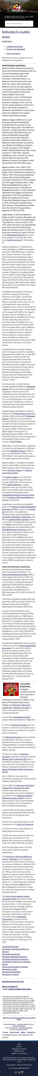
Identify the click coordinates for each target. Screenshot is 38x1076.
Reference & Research (19, 1026)
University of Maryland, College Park (16, 517)
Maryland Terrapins (21, 708)
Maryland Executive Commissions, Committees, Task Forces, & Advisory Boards (16, 962)
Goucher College (14, 470)
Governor (5, 1032)
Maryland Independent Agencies (14, 957)
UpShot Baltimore (14, 485)
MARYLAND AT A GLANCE (16, 31)
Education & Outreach (25, 1027)
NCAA (8, 524)
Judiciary (23, 1032)
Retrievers (14, 859)
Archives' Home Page (10, 1024)
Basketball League (18, 451)
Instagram (22, 1072)
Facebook (16, 1072)
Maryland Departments (11, 954)
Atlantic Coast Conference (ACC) (14, 759)
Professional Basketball (15, 49)
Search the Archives (11, 1027)
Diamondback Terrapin (22, 717)
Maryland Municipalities (11, 972)
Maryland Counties (9, 970)
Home (19, 1044)
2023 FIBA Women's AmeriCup (14, 529)
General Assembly (14, 1032)
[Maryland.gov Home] (19, 9)
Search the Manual (9, 986)
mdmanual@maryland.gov (19, 989)
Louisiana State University (18, 519)
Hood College (16, 441)
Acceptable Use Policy (19, 1049)
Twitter (19, 1072)
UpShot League (11, 477)
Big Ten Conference (25, 824)
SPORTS (6, 36)
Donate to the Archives (19, 1053)
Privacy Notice (19, 1051)
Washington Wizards (15, 235)
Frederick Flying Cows (22, 413)
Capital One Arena (14, 240)
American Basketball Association (15, 574)
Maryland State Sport (10, 947)
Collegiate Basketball (14, 46)
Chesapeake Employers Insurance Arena (18, 495)
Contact (19, 1046)
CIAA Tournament (13, 53)
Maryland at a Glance (10, 975)
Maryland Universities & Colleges (15, 967)
